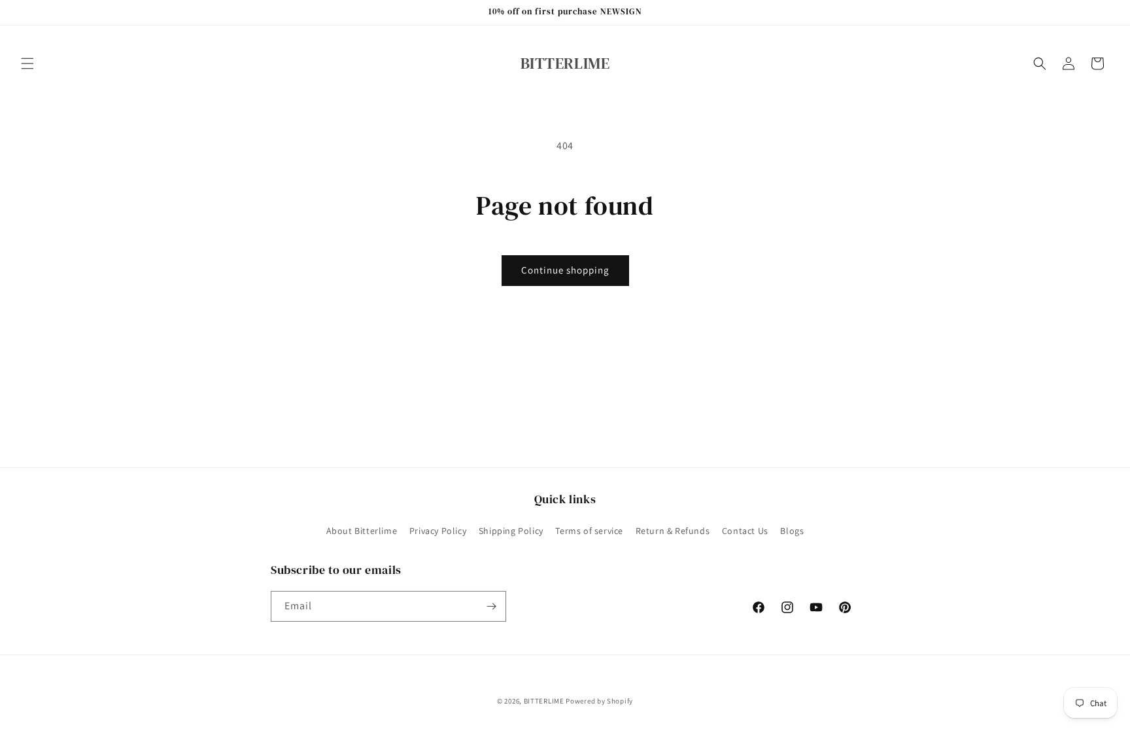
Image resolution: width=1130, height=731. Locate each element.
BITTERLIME (544, 700)
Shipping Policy (511, 531)
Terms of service (589, 531)
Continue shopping (565, 270)
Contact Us (745, 531)
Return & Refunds (673, 531)
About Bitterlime (362, 531)
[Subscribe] (491, 606)
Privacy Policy (437, 531)
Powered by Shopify (599, 700)
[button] (27, 63)
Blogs (792, 531)
